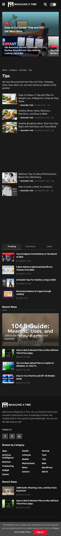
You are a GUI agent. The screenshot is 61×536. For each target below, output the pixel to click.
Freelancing (8, 466)
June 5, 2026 (41, 105)
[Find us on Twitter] (12, 436)
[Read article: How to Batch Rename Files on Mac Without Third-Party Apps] (8, 353)
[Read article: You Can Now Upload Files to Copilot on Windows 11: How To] (8, 366)
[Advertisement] (30, 151)
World (45, 472)
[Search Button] (45, 4)
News (25, 468)
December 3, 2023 (43, 181)
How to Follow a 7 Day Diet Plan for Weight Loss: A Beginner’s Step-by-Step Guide (39, 98)
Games (5, 474)
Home (4, 70)
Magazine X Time (27, 105)
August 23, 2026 (24, 357)
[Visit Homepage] (22, 4)
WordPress (47, 468)
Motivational (28, 463)
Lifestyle (22, 70)
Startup (45, 451)
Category (13, 70)
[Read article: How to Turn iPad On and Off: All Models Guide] (8, 379)
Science (25, 472)
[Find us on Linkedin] (19, 436)
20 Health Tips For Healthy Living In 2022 (36, 280)
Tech (44, 455)
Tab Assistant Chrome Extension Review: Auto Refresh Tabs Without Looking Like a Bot (22, 50)
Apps (7, 43)
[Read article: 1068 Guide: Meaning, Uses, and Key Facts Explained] (8, 491)
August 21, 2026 (24, 383)
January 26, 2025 (42, 118)
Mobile (25, 459)
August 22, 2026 (24, 370)
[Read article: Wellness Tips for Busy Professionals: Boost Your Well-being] (9, 178)
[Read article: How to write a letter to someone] (9, 190)
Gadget (5, 470)
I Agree (40, 532)
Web (44, 463)
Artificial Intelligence (8, 456)
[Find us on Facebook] (5, 436)
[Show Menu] (3, 4)
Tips (7, 23)
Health (54, 46)
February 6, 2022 (42, 191)
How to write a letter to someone (35, 187)
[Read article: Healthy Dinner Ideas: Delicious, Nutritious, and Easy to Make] (9, 114)
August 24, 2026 (12, 343)
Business (6, 462)
